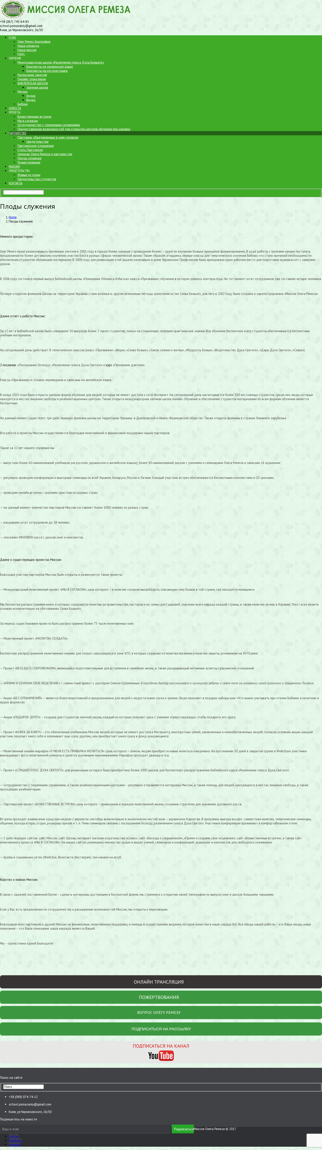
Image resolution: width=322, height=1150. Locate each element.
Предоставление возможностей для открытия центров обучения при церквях (74, 129)
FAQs (21, 54)
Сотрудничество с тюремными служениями (49, 125)
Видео (30, 100)
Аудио (30, 96)
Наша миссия (27, 50)
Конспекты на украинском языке (49, 66)
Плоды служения (29, 158)
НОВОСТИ (15, 108)
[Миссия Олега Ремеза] (67, 17)
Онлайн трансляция (32, 79)
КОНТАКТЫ (15, 183)
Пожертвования (29, 162)
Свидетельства (37, 141)
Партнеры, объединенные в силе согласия (48, 137)
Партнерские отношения (36, 146)
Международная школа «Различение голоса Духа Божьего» (61, 62)
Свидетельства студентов (37, 179)
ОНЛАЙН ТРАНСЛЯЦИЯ (159, 982)
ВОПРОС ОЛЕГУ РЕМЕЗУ (158, 1012)
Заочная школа (37, 87)
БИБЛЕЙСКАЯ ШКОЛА (33, 83)
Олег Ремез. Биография (34, 41)
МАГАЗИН (14, 166)
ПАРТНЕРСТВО (17, 133)
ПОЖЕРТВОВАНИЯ (159, 997)
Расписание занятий (32, 75)
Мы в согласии (28, 121)
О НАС (12, 37)
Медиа (22, 91)
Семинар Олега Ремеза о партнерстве (45, 154)
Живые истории (29, 175)
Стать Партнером (30, 150)
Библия (23, 104)
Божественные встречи (34, 116)
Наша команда (28, 46)
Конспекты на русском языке (47, 71)
